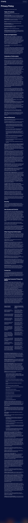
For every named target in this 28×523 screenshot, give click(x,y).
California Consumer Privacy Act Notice (9, 30)
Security (5, 21)
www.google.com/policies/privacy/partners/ (10, 99)
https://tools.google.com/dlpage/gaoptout (10, 101)
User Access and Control (7, 23)
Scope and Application (7, 13)
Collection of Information (7, 15)
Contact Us (5, 28)
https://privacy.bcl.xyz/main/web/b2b (9, 432)
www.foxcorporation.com (14, 43)
